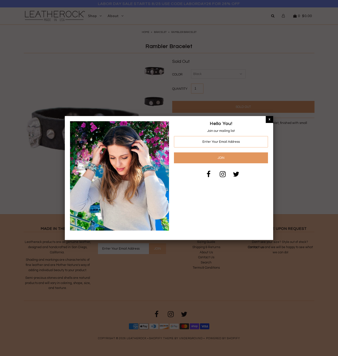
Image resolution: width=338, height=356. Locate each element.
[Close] (269, 119)
